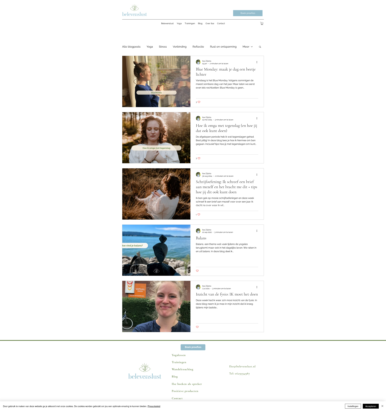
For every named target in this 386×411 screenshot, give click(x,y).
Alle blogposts (131, 46)
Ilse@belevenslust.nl (242, 366)
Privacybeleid (154, 406)
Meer (246, 46)
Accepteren (370, 406)
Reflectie (198, 46)
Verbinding (180, 46)
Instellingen (353, 406)
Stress (163, 46)
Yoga (150, 46)
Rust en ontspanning (223, 46)
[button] (262, 23)
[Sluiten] (382, 406)
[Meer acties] (258, 62)
